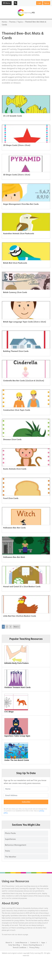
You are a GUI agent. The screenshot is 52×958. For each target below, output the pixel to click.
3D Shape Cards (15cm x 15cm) (16, 175)
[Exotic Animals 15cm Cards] (26, 457)
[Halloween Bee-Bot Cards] (26, 516)
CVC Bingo (9, 712)
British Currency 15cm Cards (15, 292)
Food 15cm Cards (10, 498)
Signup (46, 3)
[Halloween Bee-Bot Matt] (26, 546)
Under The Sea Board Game (16, 760)
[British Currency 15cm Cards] (26, 281)
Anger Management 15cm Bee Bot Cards (21, 204)
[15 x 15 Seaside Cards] (26, 104)
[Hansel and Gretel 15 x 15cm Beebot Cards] (26, 575)
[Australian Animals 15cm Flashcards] (26, 222)
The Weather (10, 857)
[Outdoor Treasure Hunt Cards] (25, 678)
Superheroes (10, 839)
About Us (9, 942)
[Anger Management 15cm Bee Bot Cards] (26, 192)
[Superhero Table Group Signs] (25, 726)
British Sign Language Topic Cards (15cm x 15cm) (24, 322)
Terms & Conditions (19, 947)
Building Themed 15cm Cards (15, 351)
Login (39, 3)
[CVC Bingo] (25, 702)
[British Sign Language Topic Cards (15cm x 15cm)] (26, 310)
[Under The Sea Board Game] (25, 750)
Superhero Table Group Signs (17, 736)
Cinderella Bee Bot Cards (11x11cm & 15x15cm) (23, 380)
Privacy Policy (34, 947)
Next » (16, 626)
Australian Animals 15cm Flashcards (18, 233)
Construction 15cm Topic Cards (16, 410)
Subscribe (26, 802)
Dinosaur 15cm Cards (12, 439)
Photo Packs (10, 833)
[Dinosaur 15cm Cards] (26, 428)
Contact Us (34, 942)
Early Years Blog (14, 945)
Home (4, 22)
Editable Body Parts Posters (16, 663)
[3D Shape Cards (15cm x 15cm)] (26, 163)
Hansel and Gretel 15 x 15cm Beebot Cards (21, 586)
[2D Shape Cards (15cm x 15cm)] (26, 134)
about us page (23, 934)
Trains (7, 851)
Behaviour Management (15, 845)
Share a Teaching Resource (32, 945)
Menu (7, 3)
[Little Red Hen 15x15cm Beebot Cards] (26, 604)
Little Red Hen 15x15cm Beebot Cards (19, 616)
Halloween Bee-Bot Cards (14, 528)
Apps (43, 942)
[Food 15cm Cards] (26, 487)
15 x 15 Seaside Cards (12, 116)
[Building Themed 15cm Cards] (26, 340)
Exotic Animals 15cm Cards (14, 469)
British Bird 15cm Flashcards (15, 263)
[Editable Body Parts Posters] (25, 653)
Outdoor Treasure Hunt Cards (17, 687)
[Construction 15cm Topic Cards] (26, 398)
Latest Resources (21, 942)
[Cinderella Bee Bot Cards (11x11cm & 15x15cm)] (26, 369)
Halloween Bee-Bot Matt (14, 557)
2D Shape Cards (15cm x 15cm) (16, 145)
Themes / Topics (16, 22)
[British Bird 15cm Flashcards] (26, 251)
